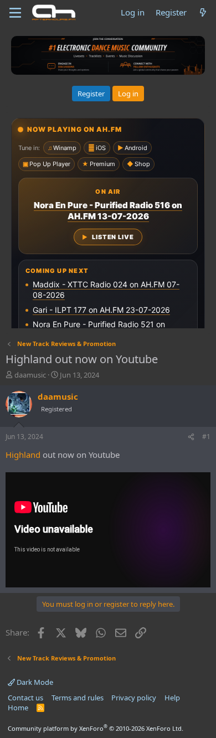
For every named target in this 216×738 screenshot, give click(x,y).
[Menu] (15, 13)
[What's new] (203, 12)
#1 (206, 436)
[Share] (191, 437)
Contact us (25, 698)
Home (18, 708)
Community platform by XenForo (95, 728)
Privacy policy (133, 698)
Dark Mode (34, 682)
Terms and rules (78, 698)
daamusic (30, 375)
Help (172, 698)
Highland (23, 454)
